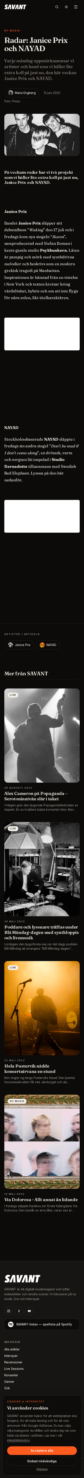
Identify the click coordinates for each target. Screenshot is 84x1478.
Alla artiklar (12, 1349)
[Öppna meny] (76, 7)
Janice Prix (23, 645)
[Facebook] (19, 1311)
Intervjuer (11, 1356)
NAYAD (51, 645)
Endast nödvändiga (42, 1461)
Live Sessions (14, 1368)
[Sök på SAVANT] (57, 7)
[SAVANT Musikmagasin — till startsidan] (22, 1278)
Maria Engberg (25, 93)
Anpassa (42, 1469)
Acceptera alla (42, 1450)
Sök (7, 1388)
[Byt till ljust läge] (66, 7)
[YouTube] (29, 1311)
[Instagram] (8, 1311)
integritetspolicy (18, 1440)
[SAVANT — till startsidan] (15, 7)
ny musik (12, 30)
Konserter (11, 1375)
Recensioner (13, 1362)
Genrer (9, 1381)
